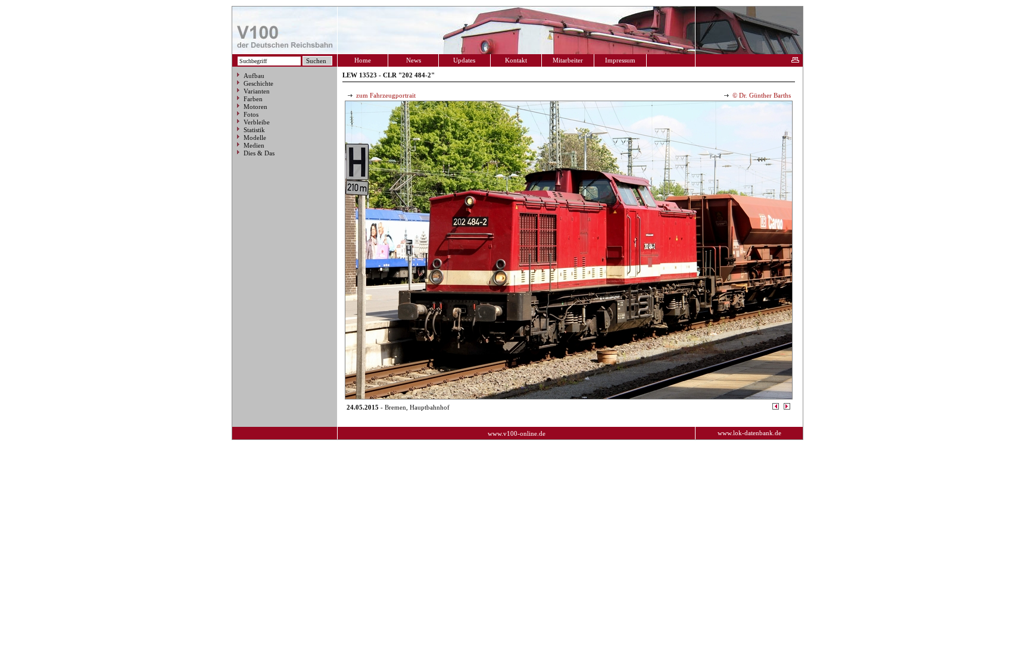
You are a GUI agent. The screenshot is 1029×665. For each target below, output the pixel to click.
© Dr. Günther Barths (761, 95)
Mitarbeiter (568, 60)
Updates (464, 60)
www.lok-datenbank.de (749, 432)
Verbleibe (257, 122)
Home (362, 60)
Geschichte (258, 83)
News (413, 60)
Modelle (255, 137)
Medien (254, 145)
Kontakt (516, 60)
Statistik (254, 129)
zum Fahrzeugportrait (385, 95)
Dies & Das (259, 153)
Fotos (251, 114)
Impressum (620, 60)
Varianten (257, 91)
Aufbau (254, 75)
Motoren (255, 106)
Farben (253, 98)
